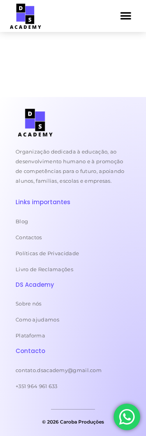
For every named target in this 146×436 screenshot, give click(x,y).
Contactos (29, 237)
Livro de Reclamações (44, 269)
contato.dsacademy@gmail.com (59, 370)
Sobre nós (29, 303)
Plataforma (30, 335)
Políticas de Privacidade (47, 253)
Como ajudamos (37, 319)
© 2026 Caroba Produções (73, 422)
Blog (22, 221)
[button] (126, 16)
